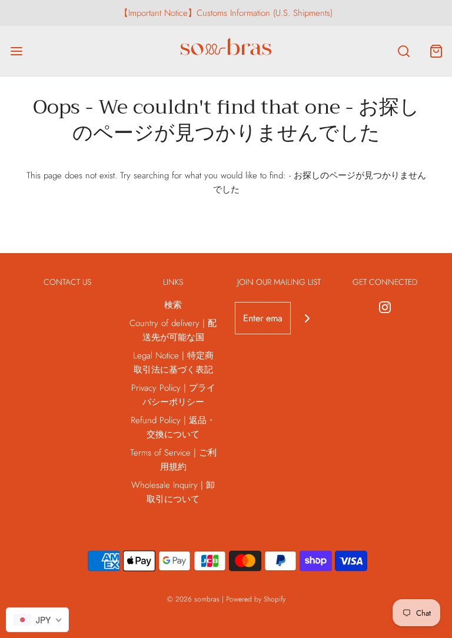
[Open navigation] (16, 51)
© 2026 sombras (193, 599)
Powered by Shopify (255, 599)
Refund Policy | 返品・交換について (173, 427)
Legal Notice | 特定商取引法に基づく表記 (173, 362)
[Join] (307, 318)
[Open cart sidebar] (436, 51)
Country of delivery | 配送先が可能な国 (173, 330)
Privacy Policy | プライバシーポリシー (173, 394)
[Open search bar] (403, 51)
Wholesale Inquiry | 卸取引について (173, 492)
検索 (173, 304)
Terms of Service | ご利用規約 (173, 459)
